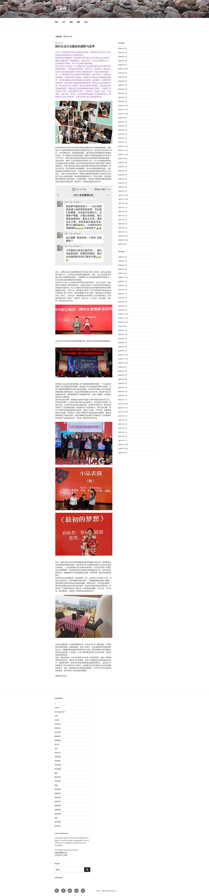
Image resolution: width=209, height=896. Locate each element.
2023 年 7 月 (122, 122)
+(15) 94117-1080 (61, 855)
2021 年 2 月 (122, 228)
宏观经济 (58, 728)
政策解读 (58, 740)
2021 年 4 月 (122, 219)
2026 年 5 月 (122, 61)
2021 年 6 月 (122, 211)
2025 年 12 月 (123, 69)
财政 (56, 785)
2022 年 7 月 (122, 167)
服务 (71, 22)
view (56, 716)
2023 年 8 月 (122, 118)
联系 (98, 891)
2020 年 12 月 (123, 236)
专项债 (57, 720)
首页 (56, 22)
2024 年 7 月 (122, 85)
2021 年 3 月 (122, 224)
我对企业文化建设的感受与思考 (75, 46)
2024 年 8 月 (122, 81)
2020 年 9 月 (122, 244)
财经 (56, 818)
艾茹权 (61, 7)
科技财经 (58, 760)
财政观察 (58, 809)
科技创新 (58, 756)
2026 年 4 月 (122, 65)
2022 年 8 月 (122, 162)
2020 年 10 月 (123, 240)
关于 (63, 22)
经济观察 (58, 769)
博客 (78, 22)
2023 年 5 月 (122, 130)
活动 (85, 22)
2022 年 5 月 (122, 175)
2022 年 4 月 (122, 179)
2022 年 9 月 (122, 158)
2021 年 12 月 (123, 195)
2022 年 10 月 (123, 154)
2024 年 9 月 (122, 77)
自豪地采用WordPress (109, 891)
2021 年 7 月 (122, 207)
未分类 (57, 744)
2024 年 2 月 (122, 101)
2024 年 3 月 (122, 97)
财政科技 (58, 797)
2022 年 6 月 (122, 171)
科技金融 (58, 765)
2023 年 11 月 (123, 109)
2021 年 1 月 (122, 232)
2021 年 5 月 (122, 215)
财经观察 (58, 822)
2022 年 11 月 (123, 150)
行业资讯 (58, 781)
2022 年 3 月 (122, 183)
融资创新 (58, 777)
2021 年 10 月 (123, 203)
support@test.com (61, 852)
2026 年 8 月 (122, 48)
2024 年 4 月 (122, 93)
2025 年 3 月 (122, 73)
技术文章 (58, 732)
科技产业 (58, 752)
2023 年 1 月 (122, 142)
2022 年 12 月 (123, 146)
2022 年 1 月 (122, 191)
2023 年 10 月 (123, 114)
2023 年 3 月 (122, 138)
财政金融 (58, 814)
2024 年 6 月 (122, 89)
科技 (56, 748)
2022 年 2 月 (122, 187)
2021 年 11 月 (123, 199)
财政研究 (58, 793)
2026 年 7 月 (122, 52)
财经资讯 (58, 826)
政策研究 (58, 736)
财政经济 (58, 801)
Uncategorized (60, 712)
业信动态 (58, 724)
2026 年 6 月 (122, 56)
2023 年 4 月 (122, 134)
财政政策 (58, 789)
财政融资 (58, 805)
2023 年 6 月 (122, 126)
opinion (57, 708)
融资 (56, 773)
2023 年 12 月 (123, 105)
